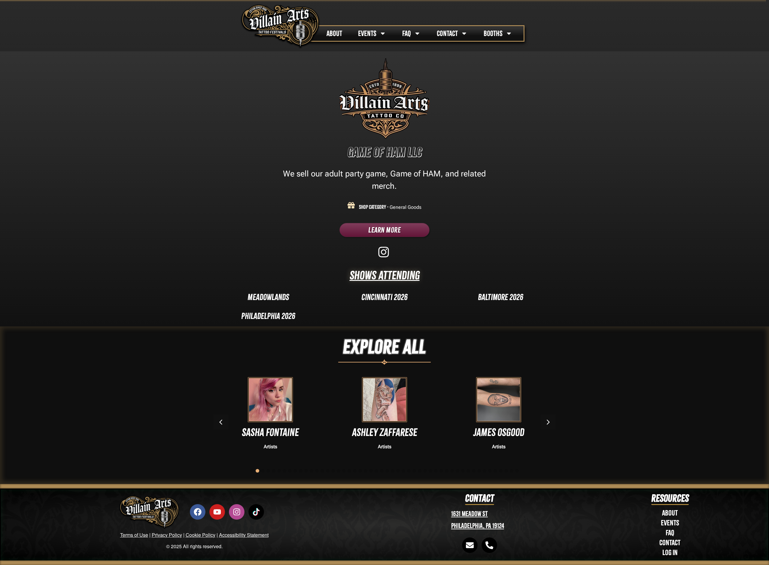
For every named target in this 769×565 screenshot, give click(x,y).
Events (670, 522)
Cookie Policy (200, 534)
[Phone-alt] (489, 545)
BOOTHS (493, 33)
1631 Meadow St (469, 514)
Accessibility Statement (244, 534)
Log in (670, 552)
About (670, 513)
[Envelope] (470, 545)
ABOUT (334, 33)
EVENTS (367, 33)
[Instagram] (237, 512)
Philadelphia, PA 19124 (477, 526)
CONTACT (447, 33)
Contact (669, 542)
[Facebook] (197, 512)
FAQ (406, 33)
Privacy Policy (167, 534)
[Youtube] (217, 512)
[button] (548, 422)
